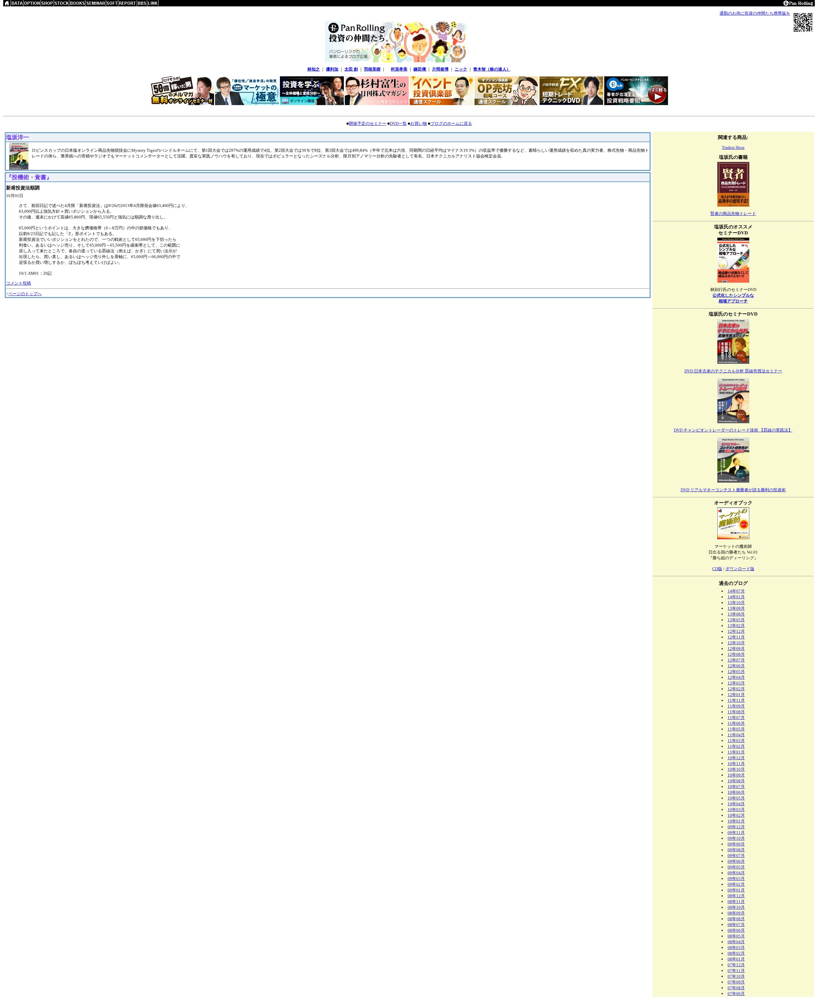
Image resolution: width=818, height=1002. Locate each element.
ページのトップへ (25, 293)
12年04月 (736, 677)
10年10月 (736, 769)
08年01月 (736, 959)
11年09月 (736, 706)
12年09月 (736, 648)
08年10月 (736, 907)
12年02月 (736, 688)
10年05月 (736, 798)
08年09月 (736, 913)
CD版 (717, 568)
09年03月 (736, 878)
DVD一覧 (398, 123)
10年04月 (736, 803)
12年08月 (736, 654)
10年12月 (736, 757)
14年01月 (736, 596)
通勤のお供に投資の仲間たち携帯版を (755, 13)
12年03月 (736, 683)
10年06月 (736, 792)
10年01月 (736, 821)
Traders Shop (733, 147)
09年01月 (736, 890)
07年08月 (736, 987)
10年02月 (736, 815)
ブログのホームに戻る (451, 123)
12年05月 (736, 671)
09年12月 (736, 826)
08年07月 (736, 924)
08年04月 (736, 941)
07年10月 (736, 976)
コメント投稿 (18, 283)
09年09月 (736, 844)
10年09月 (736, 775)
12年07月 (736, 660)
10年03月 (736, 809)
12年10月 (736, 642)
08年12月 (736, 895)
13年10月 (736, 602)
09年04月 (736, 872)
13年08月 (736, 614)
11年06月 (736, 723)
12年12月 (736, 631)
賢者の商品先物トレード (733, 213)
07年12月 (736, 964)
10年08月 (736, 780)
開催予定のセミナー (367, 123)
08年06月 (736, 930)
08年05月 (736, 936)
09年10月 (736, 838)
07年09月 (736, 982)
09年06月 (736, 861)
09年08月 (736, 849)
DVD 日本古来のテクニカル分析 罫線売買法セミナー (733, 371)
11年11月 (736, 700)
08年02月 (736, 953)
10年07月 (736, 786)
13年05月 (736, 619)
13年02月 (736, 625)
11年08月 (736, 711)
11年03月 (736, 740)
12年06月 (736, 665)
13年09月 (736, 608)
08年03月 (736, 947)
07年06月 (736, 993)
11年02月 (736, 746)
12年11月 (736, 637)
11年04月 (736, 734)
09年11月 (736, 832)
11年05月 (736, 729)
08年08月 (736, 918)
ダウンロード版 (739, 568)
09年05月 (736, 867)
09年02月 (736, 884)
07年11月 (736, 970)
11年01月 (736, 752)
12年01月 (736, 694)
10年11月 (736, 763)
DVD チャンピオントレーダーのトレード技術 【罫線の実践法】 (733, 430)
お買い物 (418, 123)
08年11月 (736, 901)
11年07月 (736, 717)
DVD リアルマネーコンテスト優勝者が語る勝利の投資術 (733, 489)
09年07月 (736, 855)
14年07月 (736, 591)
